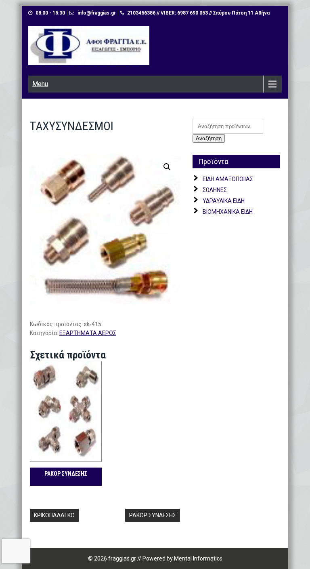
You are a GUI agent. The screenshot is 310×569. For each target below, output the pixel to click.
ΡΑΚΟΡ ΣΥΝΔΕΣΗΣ (152, 515)
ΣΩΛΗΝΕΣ (215, 190)
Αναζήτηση (209, 138)
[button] (167, 167)
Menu (40, 84)
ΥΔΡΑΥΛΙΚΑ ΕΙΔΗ (224, 201)
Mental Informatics (198, 558)
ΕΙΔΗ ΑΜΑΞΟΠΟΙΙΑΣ (228, 179)
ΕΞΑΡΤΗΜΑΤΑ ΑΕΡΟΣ (87, 333)
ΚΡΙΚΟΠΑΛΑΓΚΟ (54, 515)
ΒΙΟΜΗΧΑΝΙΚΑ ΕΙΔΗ (228, 212)
